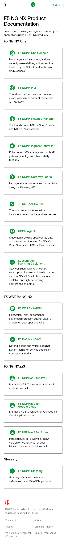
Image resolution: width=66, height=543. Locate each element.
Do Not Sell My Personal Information (18, 535)
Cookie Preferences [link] (45, 533)
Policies (38, 520)
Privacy (9, 526)
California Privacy (43, 526)
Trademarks (11, 520)
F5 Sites (56, 5)
